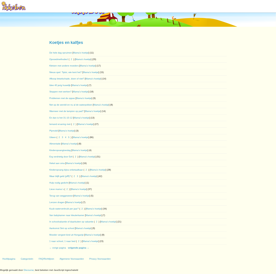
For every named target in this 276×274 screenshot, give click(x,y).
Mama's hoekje (80, 52)
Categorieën (27, 259)
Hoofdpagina (8, 259)
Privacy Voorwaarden (100, 259)
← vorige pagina (57, 247)
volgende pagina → (78, 247)
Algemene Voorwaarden (72, 259)
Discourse (29, 270)
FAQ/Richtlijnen (46, 259)
